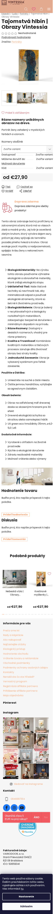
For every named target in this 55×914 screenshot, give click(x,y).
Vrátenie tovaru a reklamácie (20, 658)
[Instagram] (14, 807)
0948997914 (18, 799)
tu (22, 888)
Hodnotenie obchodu (15, 654)
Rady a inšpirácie (13, 635)
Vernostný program (15, 681)
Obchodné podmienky (16, 663)
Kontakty (8, 672)
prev (3, 578)
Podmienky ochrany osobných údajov (25, 667)
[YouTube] (21, 807)
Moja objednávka (13, 695)
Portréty (16, 42)
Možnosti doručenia (13, 163)
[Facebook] (6, 807)
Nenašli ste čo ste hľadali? (18, 677)
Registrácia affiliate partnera (20, 686)
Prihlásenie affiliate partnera (20, 691)
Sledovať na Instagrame (28, 784)
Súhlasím (26, 906)
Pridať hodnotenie (15, 514)
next (51, 578)
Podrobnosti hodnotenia (16, 37)
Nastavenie (26, 896)
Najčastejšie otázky (14, 644)
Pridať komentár (14, 539)
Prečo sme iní (11, 630)
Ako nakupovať (12, 640)
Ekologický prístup (14, 649)
